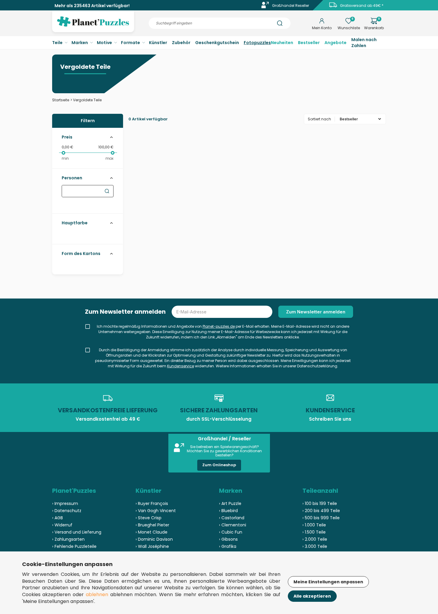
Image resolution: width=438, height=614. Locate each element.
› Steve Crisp (148, 518)
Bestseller (309, 43)
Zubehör (181, 43)
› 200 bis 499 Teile (321, 511)
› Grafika (227, 546)
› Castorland (231, 518)
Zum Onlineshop (219, 465)
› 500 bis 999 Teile (321, 518)
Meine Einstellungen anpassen (328, 582)
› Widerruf (62, 525)
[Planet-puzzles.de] (93, 26)
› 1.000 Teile (314, 525)
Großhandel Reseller (290, 5)
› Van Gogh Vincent (156, 511)
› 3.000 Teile (314, 546)
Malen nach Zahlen (364, 43)
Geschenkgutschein (217, 43)
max (109, 158)
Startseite (60, 99)
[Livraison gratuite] (333, 7)
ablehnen (97, 594)
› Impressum (65, 503)
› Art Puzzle (230, 503)
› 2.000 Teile (314, 539)
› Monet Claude (151, 532)
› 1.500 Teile (314, 532)
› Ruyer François (152, 503)
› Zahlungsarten (68, 539)
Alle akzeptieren (312, 596)
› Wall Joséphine (152, 546)
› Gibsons (228, 539)
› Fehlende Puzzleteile (74, 546)
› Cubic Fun (230, 532)
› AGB (57, 518)
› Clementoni (232, 525)
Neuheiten (282, 43)
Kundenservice (180, 366)
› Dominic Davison (154, 539)
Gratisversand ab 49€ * (361, 5)
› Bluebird (228, 511)
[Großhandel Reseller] (265, 7)
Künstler (158, 43)
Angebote (335, 43)
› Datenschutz (66, 511)
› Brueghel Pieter (152, 525)
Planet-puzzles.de (219, 326)
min (65, 158)
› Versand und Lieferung (76, 532)
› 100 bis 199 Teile (319, 503)
